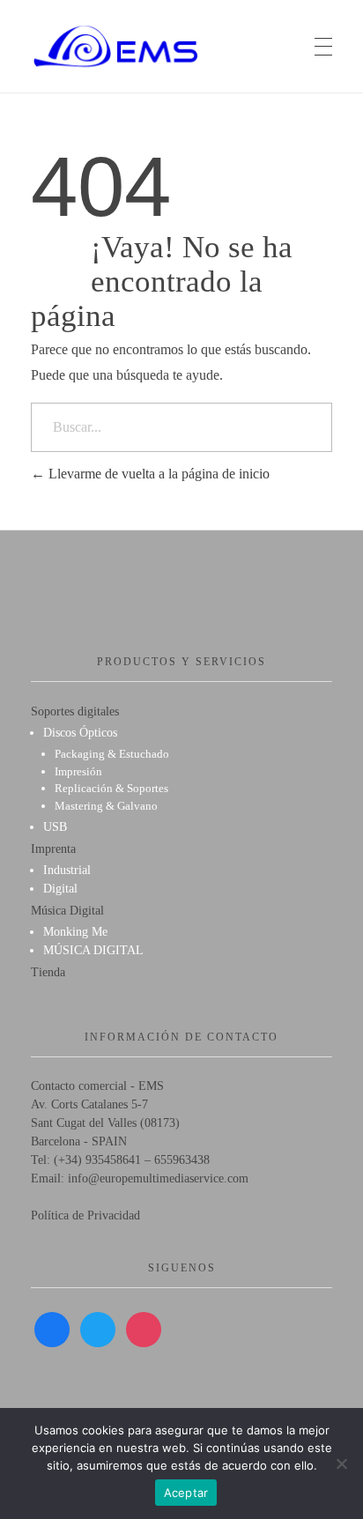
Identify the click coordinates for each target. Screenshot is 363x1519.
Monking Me (75, 931)
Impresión (78, 771)
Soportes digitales (75, 711)
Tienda (48, 972)
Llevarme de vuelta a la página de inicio (157, 473)
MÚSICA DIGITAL (93, 950)
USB (55, 827)
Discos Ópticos (80, 732)
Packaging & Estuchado (112, 753)
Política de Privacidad (85, 1215)
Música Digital (67, 910)
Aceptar (186, 1493)
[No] (341, 1463)
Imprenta (53, 849)
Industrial (67, 870)
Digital (60, 888)
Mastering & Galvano (106, 805)
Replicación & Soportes (111, 788)
